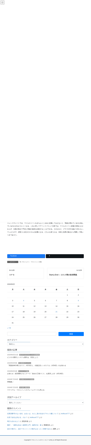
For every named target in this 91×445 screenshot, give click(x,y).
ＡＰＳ (12, 275)
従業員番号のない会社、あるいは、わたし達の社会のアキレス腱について (32, 413)
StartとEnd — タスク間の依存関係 (63, 275)
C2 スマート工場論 (23, 371)
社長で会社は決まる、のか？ (17, 417)
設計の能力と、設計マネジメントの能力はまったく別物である (29, 429)
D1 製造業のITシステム (25, 363)
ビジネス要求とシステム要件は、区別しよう (22, 357)
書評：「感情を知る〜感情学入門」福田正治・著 (24, 425)
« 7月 (9, 328)
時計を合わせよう (13, 421)
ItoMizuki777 (65, 413)
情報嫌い (10, 382)
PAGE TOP (87, 430)
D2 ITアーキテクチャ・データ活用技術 (29, 354)
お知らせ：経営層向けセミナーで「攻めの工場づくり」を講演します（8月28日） (35, 373)
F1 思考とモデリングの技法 (27, 379)
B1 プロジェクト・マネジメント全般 (31, 262)
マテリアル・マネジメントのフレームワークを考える (26, 390)
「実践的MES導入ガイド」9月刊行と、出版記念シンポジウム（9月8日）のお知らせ (36, 365)
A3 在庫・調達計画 (24, 387)
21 (56, 312)
